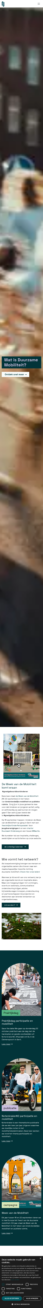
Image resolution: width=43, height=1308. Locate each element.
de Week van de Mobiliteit (27, 796)
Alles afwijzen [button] (32, 1298)
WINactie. (36, 831)
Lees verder (15, 1280)
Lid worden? (9, 905)
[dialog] (21, 1282)
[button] (21, 1304)
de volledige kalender (13, 847)
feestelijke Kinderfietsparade (14, 825)
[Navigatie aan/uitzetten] (38, 3)
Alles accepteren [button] (12, 1298)
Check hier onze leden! (30, 872)
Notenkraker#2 (8, 1037)
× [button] (40, 1258)
